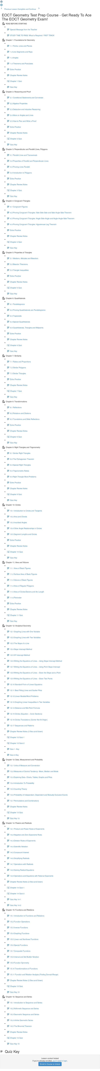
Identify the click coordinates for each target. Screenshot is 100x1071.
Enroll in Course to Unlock (50, 1064)
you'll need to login (60, 1060)
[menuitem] (1, 5)
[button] (1, 2)
